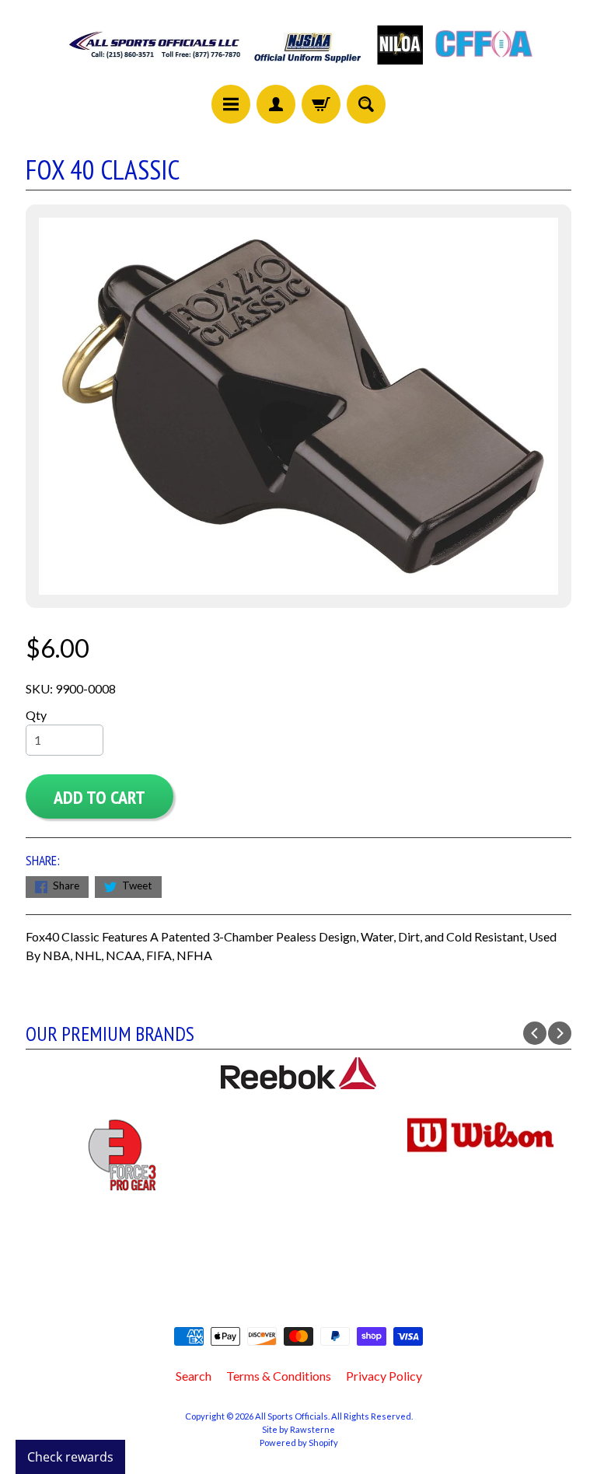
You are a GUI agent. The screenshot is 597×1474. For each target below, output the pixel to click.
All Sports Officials (291, 1416)
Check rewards (70, 1456)
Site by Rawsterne (298, 1429)
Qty (36, 714)
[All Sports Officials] (299, 67)
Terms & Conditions (278, 1375)
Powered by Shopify (299, 1442)
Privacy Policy (384, 1375)
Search (193, 1375)
